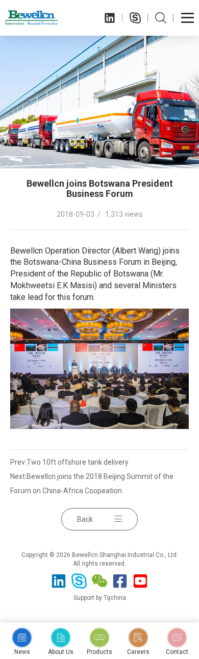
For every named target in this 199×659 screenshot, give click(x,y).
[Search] (160, 18)
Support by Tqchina (99, 597)
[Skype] (135, 18)
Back (85, 519)
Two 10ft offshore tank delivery (78, 462)
